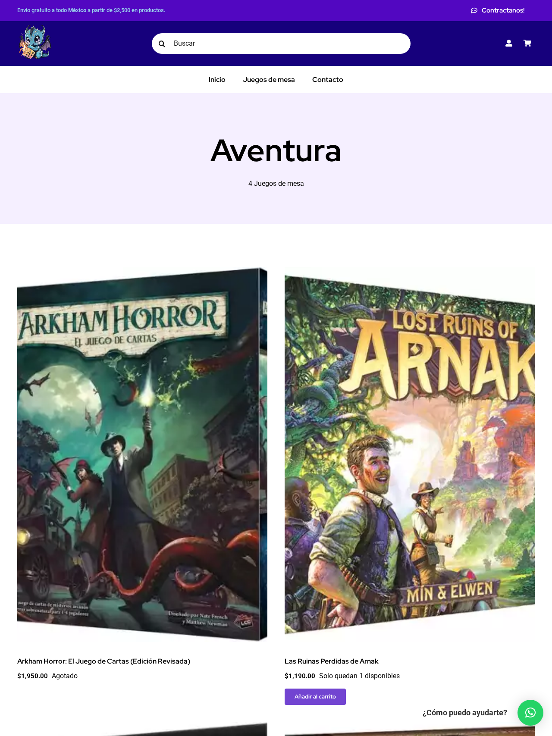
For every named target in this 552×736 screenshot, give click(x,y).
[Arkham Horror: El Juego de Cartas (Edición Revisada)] (142, 273)
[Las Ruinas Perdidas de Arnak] (410, 273)
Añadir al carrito (315, 696)
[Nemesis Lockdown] (142, 728)
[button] (530, 713)
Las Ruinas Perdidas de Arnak (332, 661)
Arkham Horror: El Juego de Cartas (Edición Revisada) (103, 661)
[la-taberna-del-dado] (34, 28)
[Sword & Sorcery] (410, 728)
